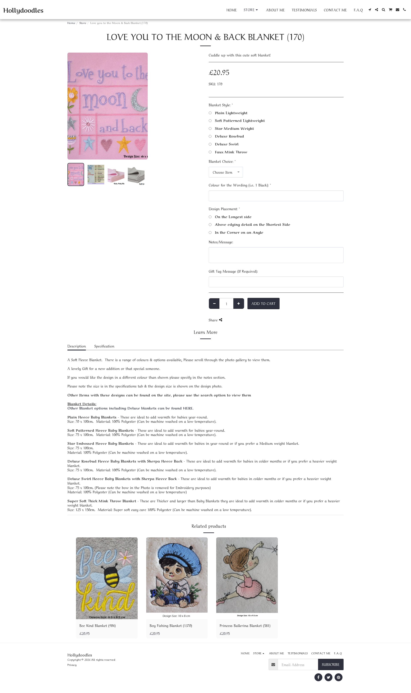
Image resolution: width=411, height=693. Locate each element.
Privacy (72, 664)
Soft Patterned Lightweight (240, 120)
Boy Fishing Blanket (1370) (171, 625)
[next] (141, 106)
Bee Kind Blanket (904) (97, 625)
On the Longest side (233, 216)
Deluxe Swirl (226, 144)
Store (82, 23)
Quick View (106, 614)
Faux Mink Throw (231, 151)
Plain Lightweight (231, 112)
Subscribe (331, 664)
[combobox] (226, 172)
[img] (107, 578)
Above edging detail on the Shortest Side (252, 224)
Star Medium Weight (234, 128)
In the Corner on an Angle (239, 232)
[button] (369, 9)
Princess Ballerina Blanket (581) (245, 625)
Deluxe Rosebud (229, 136)
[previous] (74, 106)
